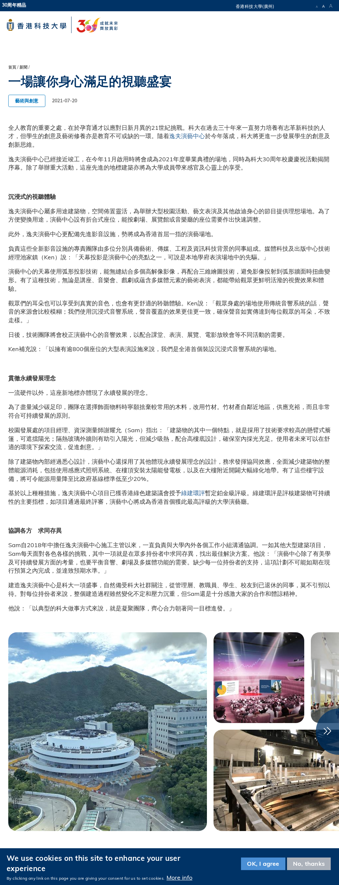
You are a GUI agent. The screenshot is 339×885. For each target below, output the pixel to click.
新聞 (23, 67)
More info (179, 877)
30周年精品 (14, 5)
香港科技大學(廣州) (255, 6)
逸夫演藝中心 (187, 136)
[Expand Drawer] (296, 5)
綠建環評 (193, 493)
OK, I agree (263, 863)
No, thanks (309, 863)
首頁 (12, 67)
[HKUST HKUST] (36, 25)
